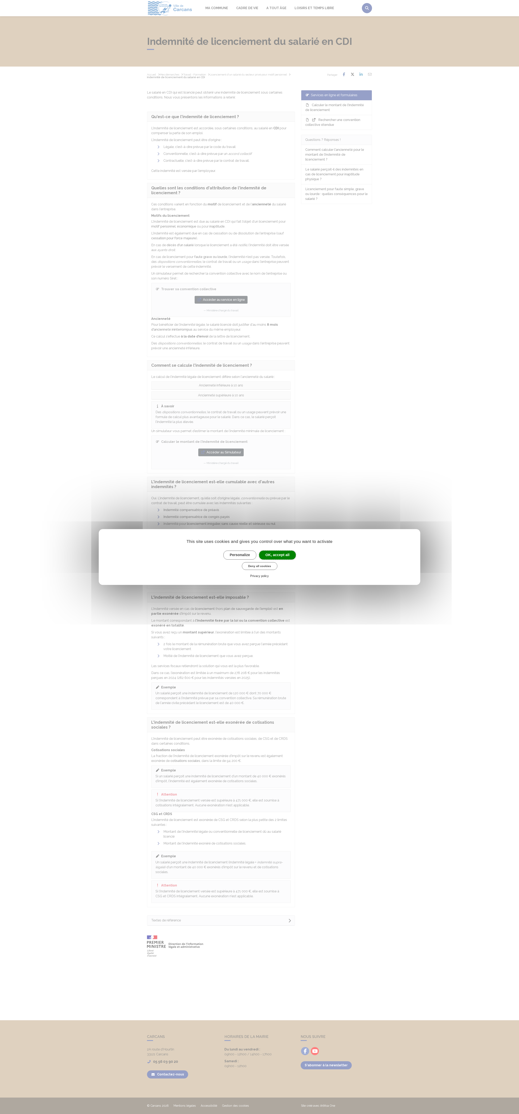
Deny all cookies (259, 566)
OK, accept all (277, 555)
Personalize (240, 555)
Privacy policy (259, 576)
